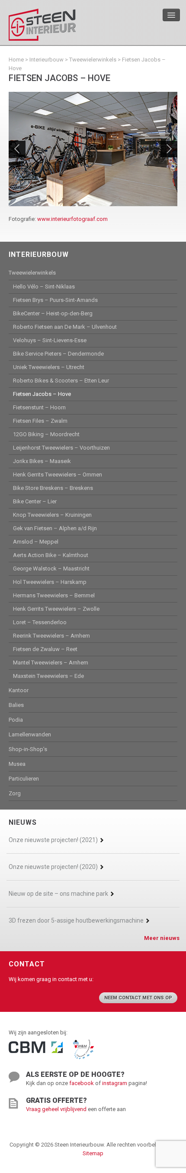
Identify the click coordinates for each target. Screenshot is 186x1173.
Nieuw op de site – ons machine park (58, 893)
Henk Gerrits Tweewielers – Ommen (57, 474)
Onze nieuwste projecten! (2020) (53, 866)
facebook (81, 1083)
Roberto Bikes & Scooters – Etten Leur (61, 380)
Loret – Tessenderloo (40, 622)
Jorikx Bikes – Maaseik (42, 461)
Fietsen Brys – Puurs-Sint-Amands (55, 300)
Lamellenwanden (30, 734)
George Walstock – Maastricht (51, 568)
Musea (17, 764)
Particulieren (24, 778)
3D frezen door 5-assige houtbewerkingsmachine (76, 920)
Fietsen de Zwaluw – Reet (45, 649)
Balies (16, 705)
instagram (114, 1083)
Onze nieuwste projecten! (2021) (53, 839)
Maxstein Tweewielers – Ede (48, 676)
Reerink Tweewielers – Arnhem (51, 635)
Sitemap (93, 1153)
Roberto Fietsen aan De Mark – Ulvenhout (65, 327)
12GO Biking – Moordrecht (46, 434)
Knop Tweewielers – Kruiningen (52, 515)
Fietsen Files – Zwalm (40, 421)
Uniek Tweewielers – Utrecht (48, 367)
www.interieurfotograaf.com (72, 219)
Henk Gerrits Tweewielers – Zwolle (56, 609)
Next (168, 149)
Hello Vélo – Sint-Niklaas (44, 286)
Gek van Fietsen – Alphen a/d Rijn (55, 528)
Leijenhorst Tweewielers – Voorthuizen (61, 447)
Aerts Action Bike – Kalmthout (50, 555)
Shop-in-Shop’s (28, 749)
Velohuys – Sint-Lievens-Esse (50, 340)
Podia (16, 719)
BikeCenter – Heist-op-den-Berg (53, 313)
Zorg (15, 793)
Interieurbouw (46, 59)
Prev (17, 149)
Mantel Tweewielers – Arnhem (50, 662)
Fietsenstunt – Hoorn (39, 407)
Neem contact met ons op (138, 998)
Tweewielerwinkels (92, 59)
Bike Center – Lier (35, 501)
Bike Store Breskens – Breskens (53, 488)
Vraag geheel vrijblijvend (56, 1109)
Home (16, 59)
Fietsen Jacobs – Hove (42, 394)
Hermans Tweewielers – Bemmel (54, 595)
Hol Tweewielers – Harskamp (50, 582)
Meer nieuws (162, 938)
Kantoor (19, 690)
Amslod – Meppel (35, 541)
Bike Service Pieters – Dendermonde (58, 353)
